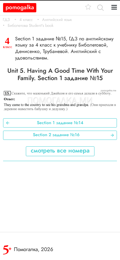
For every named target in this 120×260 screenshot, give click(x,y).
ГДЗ (6, 19)
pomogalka (20, 7)
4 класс (26, 19)
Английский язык (57, 19)
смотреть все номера (60, 150)
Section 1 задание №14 (60, 123)
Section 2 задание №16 (56, 135)
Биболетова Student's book (31, 25)
